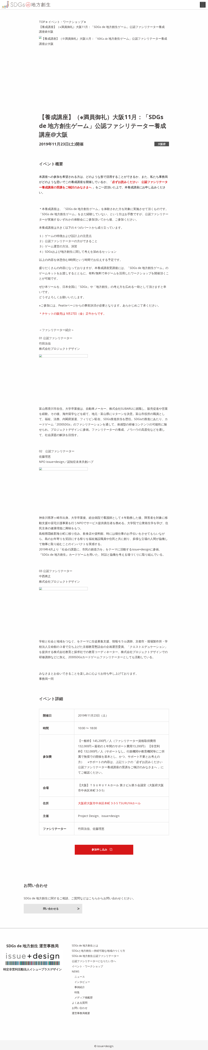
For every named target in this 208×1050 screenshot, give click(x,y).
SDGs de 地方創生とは (85, 945)
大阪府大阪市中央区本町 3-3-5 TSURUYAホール (109, 803)
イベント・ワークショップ (87, 966)
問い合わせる (51, 908)
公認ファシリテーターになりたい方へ (94, 961)
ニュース (79, 976)
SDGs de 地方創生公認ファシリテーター (95, 956)
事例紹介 (79, 987)
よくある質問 (79, 1002)
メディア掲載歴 (83, 997)
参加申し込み (99, 849)
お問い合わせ (79, 1008)
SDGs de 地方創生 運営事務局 (32, 945)
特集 (77, 992)
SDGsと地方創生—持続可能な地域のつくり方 (98, 950)
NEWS (75, 971)
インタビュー (82, 982)
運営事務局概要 (81, 1013)
